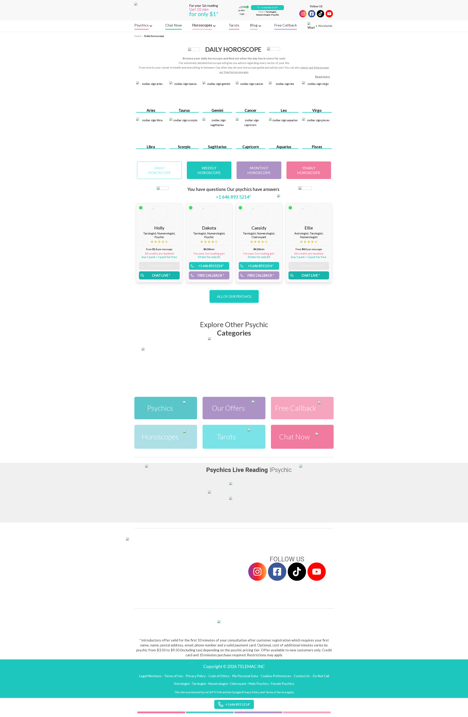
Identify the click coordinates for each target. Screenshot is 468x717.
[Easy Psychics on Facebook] (311, 13)
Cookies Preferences (276, 676)
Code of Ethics (218, 676)
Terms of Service (275, 692)
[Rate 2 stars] (156, 241)
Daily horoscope (154, 35)
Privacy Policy (195, 676)
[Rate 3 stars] (160, 241)
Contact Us (302, 676)
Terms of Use (173, 676)
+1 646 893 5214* (269, 7)
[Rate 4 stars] (163, 241)
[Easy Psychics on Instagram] (303, 13)
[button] (267, 7)
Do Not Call (321, 676)
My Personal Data (245, 676)
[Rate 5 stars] (166, 241)
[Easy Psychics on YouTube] (329, 13)
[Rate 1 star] (152, 241)
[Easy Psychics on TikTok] (320, 13)
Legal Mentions (150, 676)
